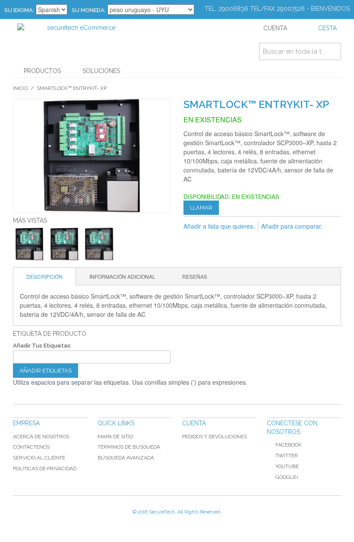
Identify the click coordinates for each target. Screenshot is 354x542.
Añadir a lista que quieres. (219, 226)
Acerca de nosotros (41, 437)
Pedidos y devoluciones (214, 437)
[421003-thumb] (99, 244)
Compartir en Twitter (226, 240)
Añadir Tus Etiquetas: (42, 345)
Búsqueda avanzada (126, 458)
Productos (42, 70)
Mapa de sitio (115, 437)
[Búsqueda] (332, 51)
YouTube (287, 466)
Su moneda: (89, 10)
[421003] (29, 244)
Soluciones (101, 70)
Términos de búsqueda (129, 447)
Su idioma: (19, 10)
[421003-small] (64, 244)
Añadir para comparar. (291, 226)
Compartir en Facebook (209, 240)
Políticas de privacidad (44, 468)
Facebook (288, 445)
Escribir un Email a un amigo (192, 240)
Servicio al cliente (39, 458)
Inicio (20, 88)
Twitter (286, 456)
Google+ (286, 477)
